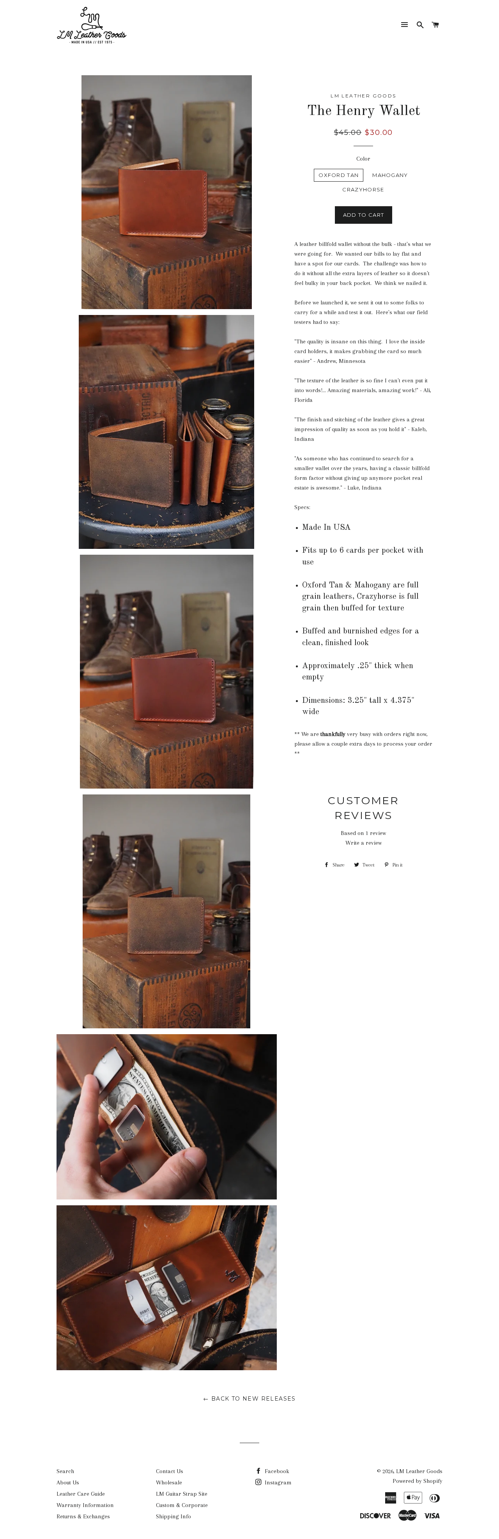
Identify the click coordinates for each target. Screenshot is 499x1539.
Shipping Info (173, 1516)
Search (65, 1471)
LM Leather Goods (419, 1471)
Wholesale (169, 1482)
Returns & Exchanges (83, 1516)
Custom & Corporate (182, 1505)
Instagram (277, 1482)
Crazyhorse (363, 189)
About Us (68, 1482)
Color (363, 158)
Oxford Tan (339, 175)
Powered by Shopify (417, 1480)
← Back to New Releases (249, 1398)
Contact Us (169, 1471)
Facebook (276, 1471)
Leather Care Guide (81, 1493)
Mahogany (390, 175)
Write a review (363, 842)
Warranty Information (85, 1505)
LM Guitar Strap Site (181, 1493)
